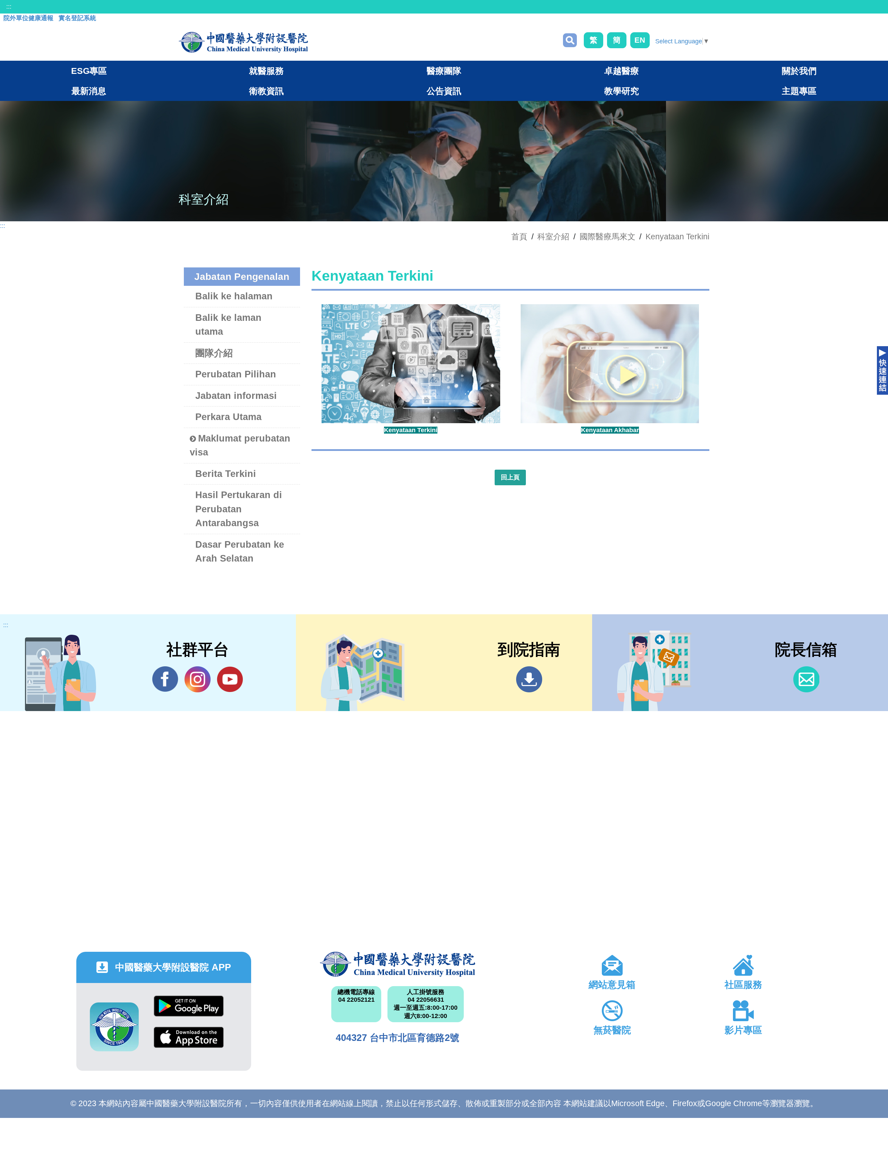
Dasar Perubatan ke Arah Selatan (239, 551)
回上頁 (510, 477)
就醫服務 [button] (266, 71)
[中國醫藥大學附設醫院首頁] (243, 42)
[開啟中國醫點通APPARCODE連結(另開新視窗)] (114, 1026)
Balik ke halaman (234, 296)
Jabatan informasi (236, 396)
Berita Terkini (225, 474)
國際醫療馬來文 (607, 236)
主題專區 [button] (799, 91)
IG (198, 679)
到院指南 (529, 679)
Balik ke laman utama (228, 325)
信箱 (806, 679)
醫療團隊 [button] (444, 71)
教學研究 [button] (621, 91)
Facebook (165, 679)
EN (639, 40)
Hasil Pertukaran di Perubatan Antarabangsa (238, 509)
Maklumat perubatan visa (240, 445)
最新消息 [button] (88, 91)
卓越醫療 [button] (621, 71)
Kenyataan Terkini (677, 236)
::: (8, 6)
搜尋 (570, 40)
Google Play (189, 1011)
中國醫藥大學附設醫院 (397, 964)
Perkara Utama (228, 417)
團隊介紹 (214, 353)
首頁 (519, 236)
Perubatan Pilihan (235, 374)
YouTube (230, 679)
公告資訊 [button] (444, 91)
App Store (189, 1042)
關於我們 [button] (799, 71)
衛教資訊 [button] (266, 91)
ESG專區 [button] (89, 71)
